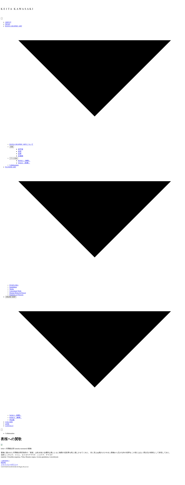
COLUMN (9, 422)
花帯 (19, 154)
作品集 (12, 420)
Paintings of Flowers (16, 295)
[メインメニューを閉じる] (2, 430)
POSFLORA (13, 285)
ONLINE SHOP (11, 297)
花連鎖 (20, 156)
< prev (3, 460)
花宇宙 (20, 149)
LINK (7, 424)
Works (11, 289)
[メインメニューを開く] (2, 18)
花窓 (19, 151)
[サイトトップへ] (17, 16)
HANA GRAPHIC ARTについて (21, 144)
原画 (11, 147)
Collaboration (14, 165)
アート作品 (13, 158)
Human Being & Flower (17, 293)
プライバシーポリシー (9, 464)
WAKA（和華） (24, 163)
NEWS (7, 24)
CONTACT (9, 426)
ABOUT (8, 22)
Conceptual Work (15, 291)
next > (7, 460)
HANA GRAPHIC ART (13, 26)
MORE (3, 462)
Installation (13, 287)
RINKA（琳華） (24, 161)
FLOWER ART (10, 167)
